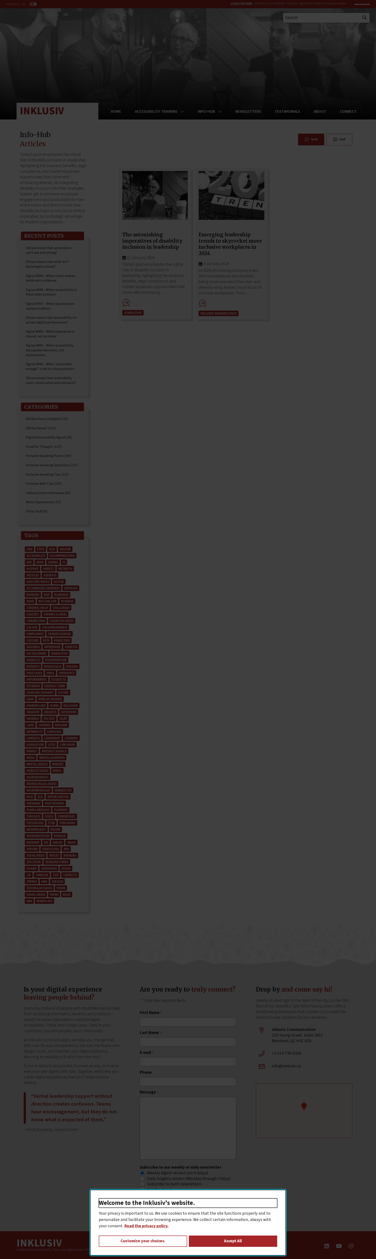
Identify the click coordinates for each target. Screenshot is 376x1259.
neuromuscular (38, 790)
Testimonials (287, 111)
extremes (33, 686)
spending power (56, 862)
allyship (33, 569)
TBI (29, 875)
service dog (50, 849)
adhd (40, 562)
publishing (67, 823)
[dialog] (188, 1223)
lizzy (51, 744)
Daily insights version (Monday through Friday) (188, 1179)
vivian (54, 894)
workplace (44, 901)
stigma (32, 868)
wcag (66, 894)
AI (64, 562)
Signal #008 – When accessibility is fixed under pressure (51, 292)
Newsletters (248, 111)
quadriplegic (36, 829)
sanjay (57, 842)
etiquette (58, 679)
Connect (348, 111)
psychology (35, 823)
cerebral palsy (37, 608)
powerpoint (66, 816)
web (29, 901)
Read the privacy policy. (146, 1226)
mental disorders (52, 758)
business (67, 601)
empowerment (37, 679)
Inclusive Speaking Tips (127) (47, 474)
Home (116, 111)
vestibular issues (39, 888)
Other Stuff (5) (36, 511)
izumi (63, 718)
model (57, 771)
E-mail (146, 1053)
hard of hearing (50, 699)
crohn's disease (59, 634)
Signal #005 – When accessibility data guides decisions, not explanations (50, 350)
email (50, 673)
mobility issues (37, 771)
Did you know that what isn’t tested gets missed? (47, 264)
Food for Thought (40, 692)
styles (65, 868)
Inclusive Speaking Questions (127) (51, 465)
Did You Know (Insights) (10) (47, 418)
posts (49, 816)
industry (33, 712)
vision (61, 888)
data (46, 640)
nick (30, 797)
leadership (52, 738)
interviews (68, 712)
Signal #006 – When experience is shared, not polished (50, 334)
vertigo (57, 881)
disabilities (59, 653)
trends (32, 881)
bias (47, 595)
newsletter (63, 790)
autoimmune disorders (43, 588)
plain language (38, 810)
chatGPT (33, 614)
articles (33, 575)
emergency (66, 673)
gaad (30, 699)
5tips (40, 549)
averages (70, 588)
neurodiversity (38, 777)
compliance (35, 634)
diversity (33, 666)
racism (55, 829)
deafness (33, 647)
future (63, 692)
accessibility (36, 555)
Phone (146, 1072)
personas (33, 803)
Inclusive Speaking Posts (218, 313)
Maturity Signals (54, 751)
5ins (29, 549)
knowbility (34, 731)
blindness (61, 595)
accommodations (62, 555)
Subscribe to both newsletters (174, 1184)
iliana (54, 705)
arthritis (65, 569)
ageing (53, 562)
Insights (50, 712)
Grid (314, 139)
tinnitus (41, 875)
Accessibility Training (156, 111)
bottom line (47, 601)
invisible (33, 718)
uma (44, 881)
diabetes (71, 647)
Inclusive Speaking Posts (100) (48, 455)
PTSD (51, 823)
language (54, 731)
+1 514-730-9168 (241, 3)
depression (52, 647)
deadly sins (62, 640)
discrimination (56, 660)
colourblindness (54, 627)
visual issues (36, 894)
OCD (40, 797)
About (320, 111)
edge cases (34, 673)
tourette (70, 875)
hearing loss (36, 705)
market (32, 751)
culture (32, 640)
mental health (37, 764)
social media (36, 855)
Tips (56, 875)
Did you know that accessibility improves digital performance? (52, 320)
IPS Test (49, 718)
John (30, 725)
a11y (52, 549)
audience (50, 575)
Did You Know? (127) (40, 428)
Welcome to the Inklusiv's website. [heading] (147, 1203)
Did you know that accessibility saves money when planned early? (51, 380)
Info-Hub (206, 111)
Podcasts (33, 816)
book (30, 601)
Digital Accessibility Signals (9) (49, 437)
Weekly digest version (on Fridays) (177, 1173)
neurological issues (42, 784)
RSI (46, 842)
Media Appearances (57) (43, 502)
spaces (54, 855)
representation (38, 836)
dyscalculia (52, 666)
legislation (35, 744)
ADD (29, 562)
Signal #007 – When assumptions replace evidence (50, 306)
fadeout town (54, 686)
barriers (33, 595)
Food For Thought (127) (43, 446)
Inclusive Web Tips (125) (44, 483)
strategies (49, 868)
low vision (67, 744)
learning (71, 738)
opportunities (58, 797)
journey (44, 725)
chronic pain (36, 621)
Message (149, 1092)
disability (33, 660)
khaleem (61, 725)
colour (32, 627)
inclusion (70, 705)
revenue (60, 836)
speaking (69, 855)
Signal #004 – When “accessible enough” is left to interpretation (50, 366)
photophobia (54, 803)
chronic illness (55, 614)
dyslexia (72, 666)
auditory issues (38, 582)
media (31, 758)
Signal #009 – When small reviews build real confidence (51, 278)
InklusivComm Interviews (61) (48, 493)
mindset (58, 764)
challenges (61, 608)
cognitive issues (62, 621)
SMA (66, 849)
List (343, 139)
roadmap (33, 842)
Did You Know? (37, 653)
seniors (32, 849)
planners (61, 810)
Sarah (71, 842)
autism (59, 582)
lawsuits (33, 738)
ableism (65, 549)
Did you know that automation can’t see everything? (49, 250)
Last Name (150, 1033)
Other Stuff (133, 313)
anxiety (48, 569)
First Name (150, 1013)
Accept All (233, 1241)
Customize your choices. (143, 1241)
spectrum (34, 862)
